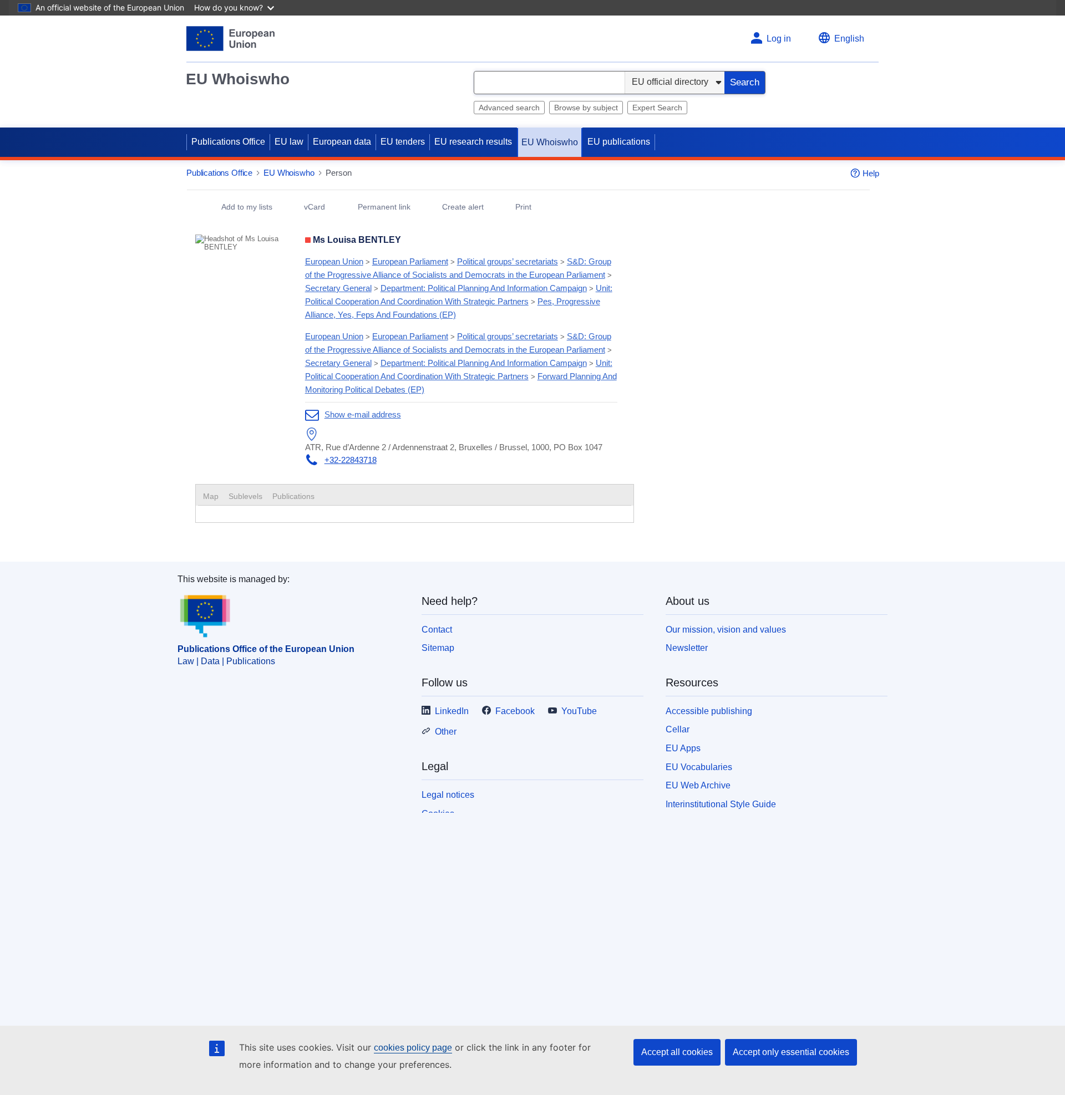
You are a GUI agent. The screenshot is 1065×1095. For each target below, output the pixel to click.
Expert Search (657, 107)
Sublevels (245, 496)
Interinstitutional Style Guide (721, 804)
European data (342, 141)
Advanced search (509, 107)
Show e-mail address (362, 414)
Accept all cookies (677, 1052)
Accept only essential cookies (791, 1052)
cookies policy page (413, 1047)
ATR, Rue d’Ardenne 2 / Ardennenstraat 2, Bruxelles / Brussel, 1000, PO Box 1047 (453, 447)
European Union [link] (334, 261)
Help (871, 173)
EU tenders (403, 141)
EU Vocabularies (699, 767)
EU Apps (683, 748)
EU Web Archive (698, 785)
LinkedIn (452, 711)
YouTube (579, 711)
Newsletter (687, 648)
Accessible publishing (709, 711)
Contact (437, 629)
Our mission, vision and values (726, 629)
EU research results (473, 141)
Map (211, 496)
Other (446, 731)
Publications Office (228, 141)
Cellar (677, 729)
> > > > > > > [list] (458, 288)
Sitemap (438, 648)
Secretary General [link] (338, 288)
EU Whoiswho (238, 79)
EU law (289, 141)
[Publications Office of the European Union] (230, 38)
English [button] (849, 38)
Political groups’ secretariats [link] (507, 261)
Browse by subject (586, 107)
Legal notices (448, 794)
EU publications (618, 141)
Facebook (515, 711)
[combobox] (549, 83)
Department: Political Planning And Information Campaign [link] (484, 288)
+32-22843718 (350, 460)
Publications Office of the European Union (266, 649)
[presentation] (245, 496)
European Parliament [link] (410, 261)
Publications (293, 496)
